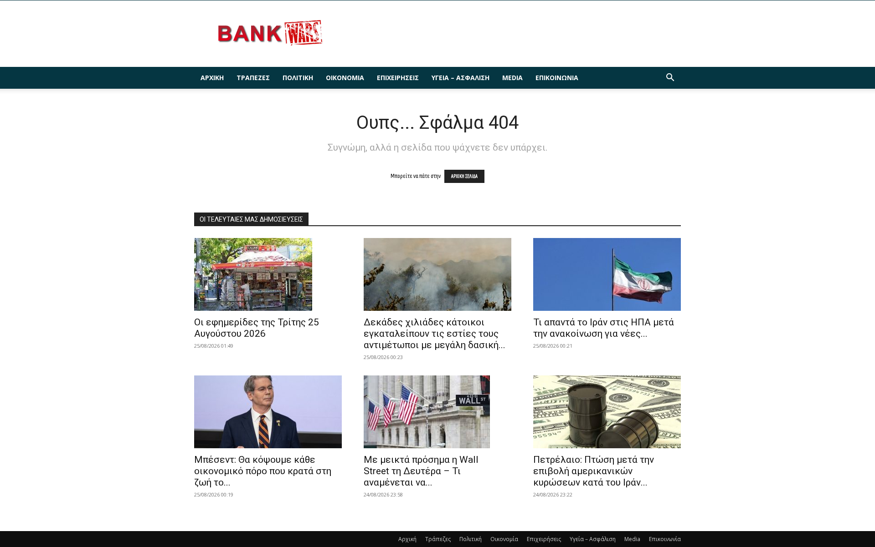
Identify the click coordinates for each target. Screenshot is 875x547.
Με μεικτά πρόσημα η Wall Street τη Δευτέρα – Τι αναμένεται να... (421, 471)
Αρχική (212, 77)
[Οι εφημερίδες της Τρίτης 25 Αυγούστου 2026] (268, 274)
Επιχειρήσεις (398, 77)
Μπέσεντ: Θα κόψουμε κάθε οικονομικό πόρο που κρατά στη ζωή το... (262, 471)
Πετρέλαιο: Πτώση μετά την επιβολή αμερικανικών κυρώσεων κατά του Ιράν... (593, 471)
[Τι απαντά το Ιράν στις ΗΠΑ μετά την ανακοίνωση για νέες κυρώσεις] (607, 274)
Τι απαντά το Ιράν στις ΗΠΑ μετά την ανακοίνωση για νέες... (603, 328)
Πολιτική (298, 77)
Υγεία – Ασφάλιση (460, 77)
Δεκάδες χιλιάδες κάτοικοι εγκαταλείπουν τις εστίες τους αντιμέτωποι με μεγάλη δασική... (434, 333)
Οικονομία (345, 77)
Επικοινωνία (556, 77)
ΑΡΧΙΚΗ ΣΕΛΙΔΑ (464, 176)
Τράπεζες (253, 77)
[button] (670, 78)
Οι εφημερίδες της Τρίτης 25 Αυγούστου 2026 (256, 328)
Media (512, 77)
